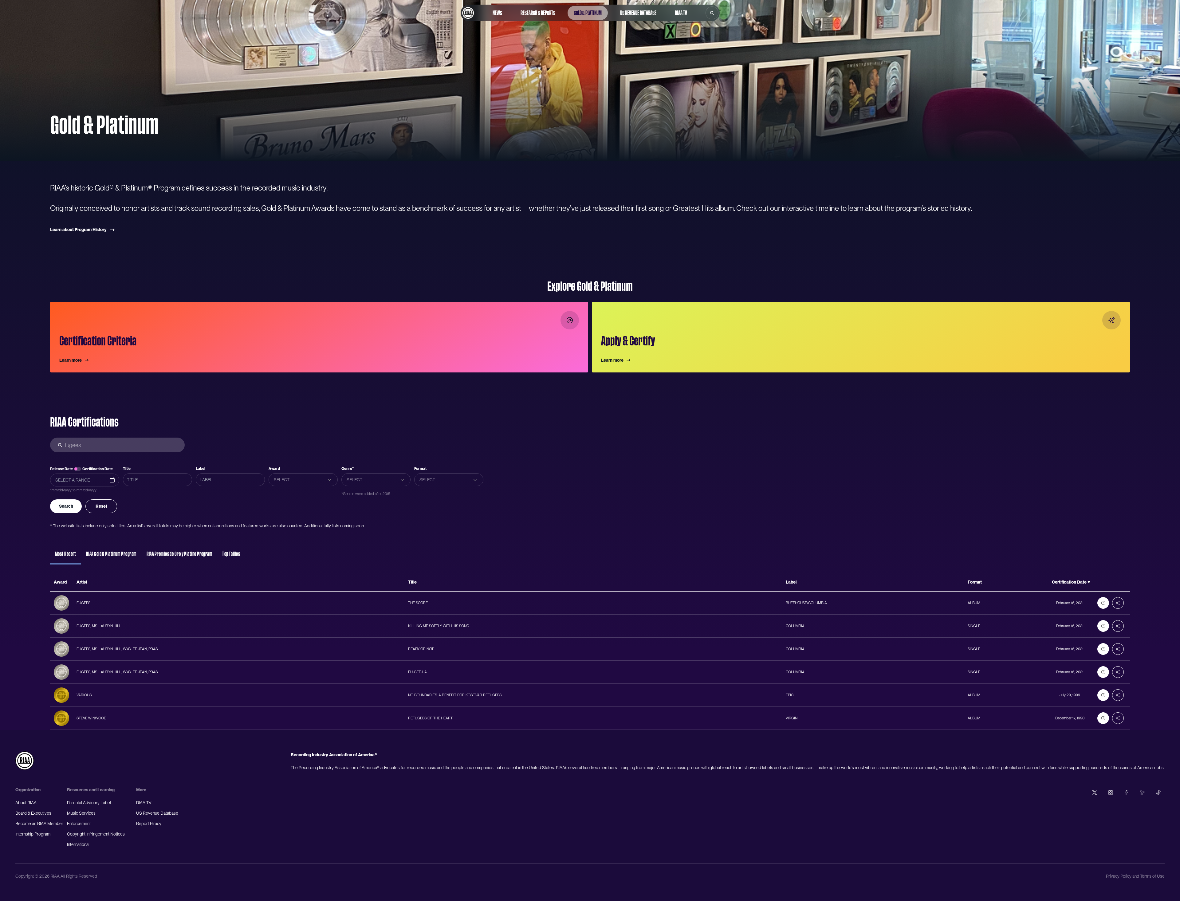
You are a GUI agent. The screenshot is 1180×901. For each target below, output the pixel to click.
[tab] (65, 557)
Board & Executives (33, 813)
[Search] (712, 12)
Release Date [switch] (61, 469)
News (497, 13)
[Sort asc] (1089, 582)
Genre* (347, 468)
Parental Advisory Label (89, 802)
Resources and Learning (91, 789)
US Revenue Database (638, 13)
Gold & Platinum (588, 13)
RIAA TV (681, 13)
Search (66, 506)
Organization (28, 789)
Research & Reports (538, 13)
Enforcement (79, 823)
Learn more (70, 360)
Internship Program (32, 834)
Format (420, 468)
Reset (101, 506)
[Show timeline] (1103, 603)
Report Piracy (148, 823)
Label (200, 468)
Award (274, 468)
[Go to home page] (468, 13)
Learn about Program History (78, 229)
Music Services (81, 813)
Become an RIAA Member (39, 823)
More (141, 789)
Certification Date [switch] (97, 469)
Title (127, 468)
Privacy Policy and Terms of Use (1135, 876)
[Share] (1118, 603)
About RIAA (26, 802)
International (78, 844)
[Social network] (1094, 792)
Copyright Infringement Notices (96, 834)
